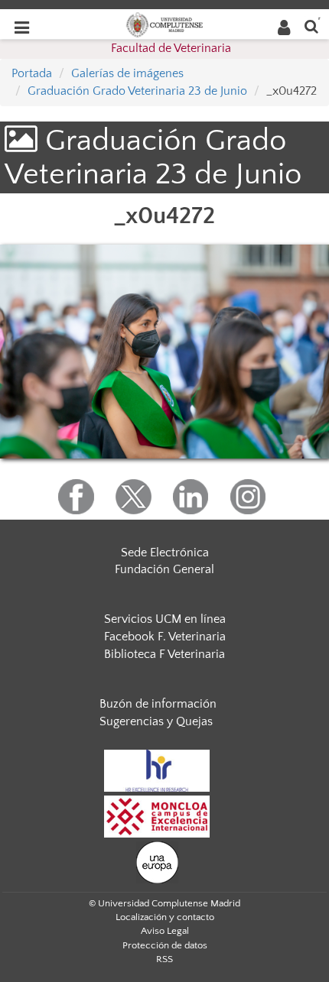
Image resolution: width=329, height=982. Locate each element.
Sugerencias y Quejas (156, 721)
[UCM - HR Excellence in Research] (157, 770)
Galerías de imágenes (127, 73)
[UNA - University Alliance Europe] (157, 862)
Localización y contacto (165, 917)
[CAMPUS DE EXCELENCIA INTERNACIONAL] (157, 816)
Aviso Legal (165, 930)
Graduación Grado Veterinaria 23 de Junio (137, 91)
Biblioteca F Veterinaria (164, 654)
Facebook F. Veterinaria (165, 636)
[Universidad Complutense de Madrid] (164, 24)
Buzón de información (158, 704)
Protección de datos (164, 945)
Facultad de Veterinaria (171, 48)
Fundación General (164, 569)
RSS (164, 959)
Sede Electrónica (165, 552)
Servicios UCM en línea (165, 619)
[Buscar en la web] (311, 25)
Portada (31, 73)
